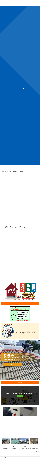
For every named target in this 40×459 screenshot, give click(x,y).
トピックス (6, 446)
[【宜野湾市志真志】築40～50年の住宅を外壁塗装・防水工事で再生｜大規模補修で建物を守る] (24, 441)
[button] (1, 360)
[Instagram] (31, 3)
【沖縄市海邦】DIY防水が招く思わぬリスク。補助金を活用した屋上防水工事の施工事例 (15, 448)
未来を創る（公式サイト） (20, 430)
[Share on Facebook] (29, 3)
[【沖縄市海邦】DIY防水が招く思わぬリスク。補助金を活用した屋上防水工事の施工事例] (15, 441)
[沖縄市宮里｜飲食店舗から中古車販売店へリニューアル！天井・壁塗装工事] (34, 441)
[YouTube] (33, 3)
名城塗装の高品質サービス (27, 365)
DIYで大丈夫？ (15, 446)
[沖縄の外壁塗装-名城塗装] (1, 3)
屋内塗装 (34, 446)
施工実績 (25, 446)
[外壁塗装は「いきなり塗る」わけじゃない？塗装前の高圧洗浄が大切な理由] (6, 441)
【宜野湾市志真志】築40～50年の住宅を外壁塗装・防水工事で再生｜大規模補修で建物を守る (24, 448)
